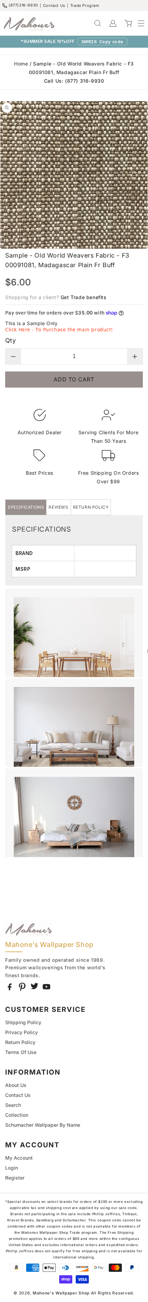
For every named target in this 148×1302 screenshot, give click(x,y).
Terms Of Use (20, 1052)
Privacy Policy (21, 1032)
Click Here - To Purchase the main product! (59, 329)
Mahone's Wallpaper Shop (61, 1293)
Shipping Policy (23, 1022)
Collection (16, 1115)
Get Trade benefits (83, 297)
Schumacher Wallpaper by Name (42, 1125)
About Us (16, 1085)
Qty (10, 340)
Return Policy (20, 1042)
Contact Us (54, 5)
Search (13, 1105)
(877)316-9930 (23, 5)
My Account (19, 1158)
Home (21, 64)
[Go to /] (29, 23)
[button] (138, 23)
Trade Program (84, 5)
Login (11, 1168)
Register (14, 1178)
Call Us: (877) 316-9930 (74, 81)
